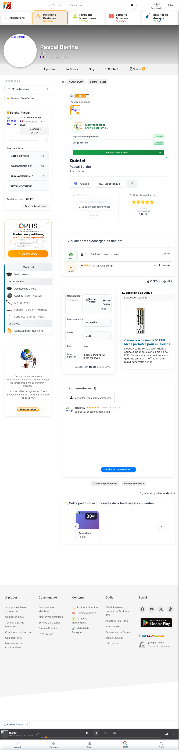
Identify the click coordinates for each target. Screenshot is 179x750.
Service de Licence (49, 622)
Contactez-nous (14, 616)
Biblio (89, 747)
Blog (91, 69)
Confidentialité (13, 637)
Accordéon (91, 322)
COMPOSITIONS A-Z (27, 166)
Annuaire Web (113, 626)
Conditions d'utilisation (18, 632)
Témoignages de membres (14, 624)
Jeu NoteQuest (114, 637)
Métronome (111, 643)
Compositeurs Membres (46, 609)
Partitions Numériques (79, 620)
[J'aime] (37, 734)
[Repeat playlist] (114, 733)
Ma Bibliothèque (21, 89)
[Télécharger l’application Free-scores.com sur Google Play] (156, 622)
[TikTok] (170, 609)
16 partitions (35, 129)
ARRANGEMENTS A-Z (27, 176)
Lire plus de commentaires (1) (118, 469)
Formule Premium (48, 628)
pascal (92, 366)
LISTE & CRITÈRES (27, 155)
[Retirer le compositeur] (27, 724)
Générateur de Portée (117, 632)
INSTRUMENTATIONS (21, 186)
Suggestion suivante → (137, 297)
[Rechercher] (132, 5)
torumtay (80, 407)
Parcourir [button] (53, 747)
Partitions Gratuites (87, 607)
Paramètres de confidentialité (13, 645)
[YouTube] (151, 609)
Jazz (88, 335)
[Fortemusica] (142, 644)
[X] (160, 609)
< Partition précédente (105, 483)
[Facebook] (142, 609)
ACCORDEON (76, 81)
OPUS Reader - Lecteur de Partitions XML (117, 611)
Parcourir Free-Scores (22, 98)
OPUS (125, 747)
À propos (49, 69)
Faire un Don (46, 633)
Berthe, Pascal (98, 81)
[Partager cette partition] (131, 184)
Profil (161, 747)
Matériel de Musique (80, 630)
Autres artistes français (36, 206)
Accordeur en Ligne (116, 620)
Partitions (72, 69)
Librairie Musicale (86, 612)
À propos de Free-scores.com (15, 609)
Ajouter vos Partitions (51, 616)
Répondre (82, 416)
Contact (112, 69)
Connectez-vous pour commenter (92, 397)
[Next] (105, 733)
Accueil (17, 747)
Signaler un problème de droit (158, 493)
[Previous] (87, 733)
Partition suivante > (133, 483)
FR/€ (171, 5)
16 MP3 (34, 133)
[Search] (46, 140)
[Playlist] (174, 734)
